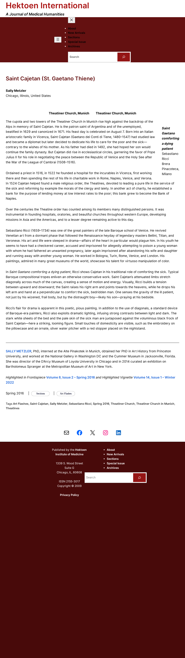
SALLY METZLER (18, 351)
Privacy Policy (69, 495)
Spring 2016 (101, 403)
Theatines (13, 408)
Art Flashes (21, 403)
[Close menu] (71, 20)
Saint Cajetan (39, 403)
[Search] (123, 57)
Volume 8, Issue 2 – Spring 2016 (70, 377)
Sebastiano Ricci (80, 403)
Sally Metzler (58, 403)
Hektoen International (47, 5)
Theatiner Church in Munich (155, 403)
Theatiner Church (123, 403)
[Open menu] (57, 40)
